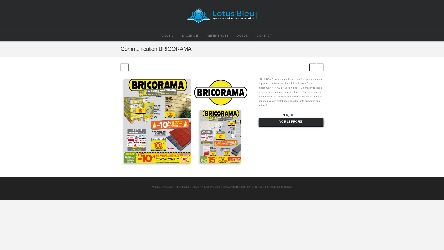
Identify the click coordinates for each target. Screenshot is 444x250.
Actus (195, 187)
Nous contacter (211, 187)
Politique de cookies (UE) (278, 187)
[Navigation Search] (282, 36)
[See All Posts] (125, 67)
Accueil (156, 187)
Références (182, 187)
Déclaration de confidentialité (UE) (242, 187)
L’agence (168, 187)
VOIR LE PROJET (290, 121)
